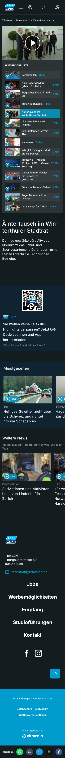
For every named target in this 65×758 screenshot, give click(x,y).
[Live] (30, 7)
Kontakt (32, 635)
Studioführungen (32, 622)
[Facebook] (58, 751)
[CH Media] (32, 735)
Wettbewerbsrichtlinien (33, 714)
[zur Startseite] (9, 7)
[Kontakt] (57, 7)
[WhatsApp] (19, 751)
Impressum (41, 708)
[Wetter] (43, 7)
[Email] (39, 751)
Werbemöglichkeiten (32, 597)
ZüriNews (7, 20)
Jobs (32, 584)
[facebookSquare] (27, 653)
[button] (29, 751)
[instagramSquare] (38, 653)
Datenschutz (24, 708)
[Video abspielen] (32, 43)
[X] (49, 751)
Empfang (32, 610)
